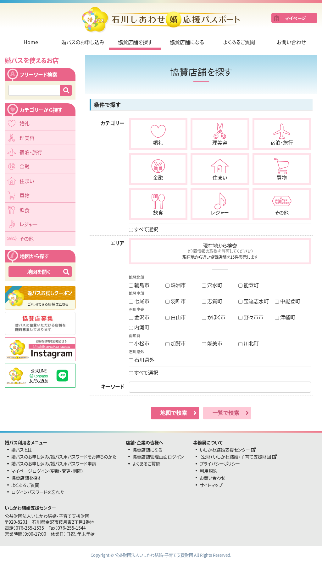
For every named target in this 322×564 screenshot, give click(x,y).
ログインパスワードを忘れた (37, 492)
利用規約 (208, 471)
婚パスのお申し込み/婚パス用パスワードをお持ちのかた (63, 456)
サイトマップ (211, 485)
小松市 (141, 343)
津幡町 (287, 317)
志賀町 (214, 301)
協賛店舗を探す (135, 42)
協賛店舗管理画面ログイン (158, 456)
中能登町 (289, 301)
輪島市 (141, 285)
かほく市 (215, 317)
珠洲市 (177, 285)
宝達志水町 (255, 301)
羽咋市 (177, 301)
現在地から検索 (220, 251)
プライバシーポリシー (220, 463)
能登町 (250, 285)
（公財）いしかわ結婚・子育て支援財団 (236, 456)
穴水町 (214, 285)
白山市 (177, 317)
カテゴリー (112, 123)
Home (31, 42)
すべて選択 (145, 229)
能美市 (214, 343)
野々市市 (253, 317)
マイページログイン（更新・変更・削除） (47, 471)
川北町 (250, 343)
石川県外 (143, 359)
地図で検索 (173, 413)
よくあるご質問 (239, 42)
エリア (117, 243)
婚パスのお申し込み (82, 42)
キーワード (112, 386)
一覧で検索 (226, 413)
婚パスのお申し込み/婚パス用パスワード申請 (53, 463)
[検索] (66, 90)
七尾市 (141, 301)
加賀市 (177, 343)
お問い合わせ (291, 42)
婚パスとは (21, 449)
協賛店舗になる (187, 42)
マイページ (295, 18)
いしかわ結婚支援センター (225, 449)
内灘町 (141, 327)
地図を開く (39, 271)
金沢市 (141, 317)
